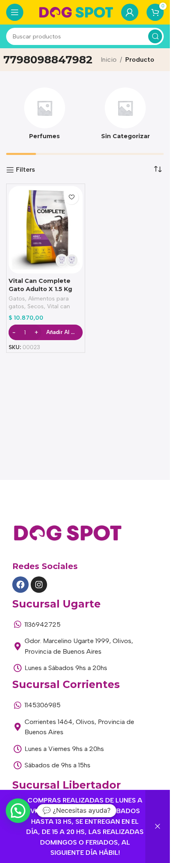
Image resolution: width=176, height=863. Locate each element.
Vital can (58, 306)
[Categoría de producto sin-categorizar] (125, 116)
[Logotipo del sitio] (76, 12)
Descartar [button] (157, 826)
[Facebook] (20, 584)
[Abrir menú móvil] (14, 12)
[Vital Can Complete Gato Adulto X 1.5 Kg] (46, 229)
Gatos (17, 298)
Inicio (109, 59)
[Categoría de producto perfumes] (44, 116)
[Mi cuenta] (129, 12)
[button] (18, 810)
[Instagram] (39, 584)
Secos (35, 306)
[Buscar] (155, 36)
